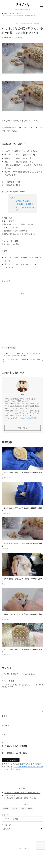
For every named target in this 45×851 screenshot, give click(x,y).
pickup (6, 809)
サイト (4, 734)
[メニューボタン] (41, 5)
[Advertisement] (22, 317)
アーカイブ (6, 824)
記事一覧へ (22, 428)
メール (5, 725)
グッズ (15, 809)
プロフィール (9, 795)
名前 (4, 716)
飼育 (30, 809)
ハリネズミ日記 (18, 38)
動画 (23, 809)
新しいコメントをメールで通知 (14, 746)
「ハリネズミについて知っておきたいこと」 (22, 792)
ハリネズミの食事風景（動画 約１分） (20, 798)
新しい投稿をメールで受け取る (14, 753)
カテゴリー (6, 815)
